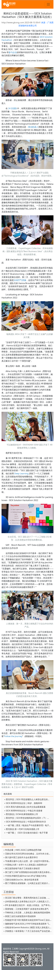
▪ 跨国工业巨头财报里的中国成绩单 (19, 916)
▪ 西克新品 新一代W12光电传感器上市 (21, 829)
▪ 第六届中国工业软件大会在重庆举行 (20, 857)
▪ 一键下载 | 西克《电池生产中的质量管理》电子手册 (28, 825)
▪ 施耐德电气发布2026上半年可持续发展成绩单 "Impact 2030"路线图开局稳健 (27, 923)
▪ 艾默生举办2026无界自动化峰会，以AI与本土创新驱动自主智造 (27, 853)
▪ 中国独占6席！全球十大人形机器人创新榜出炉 (25, 864)
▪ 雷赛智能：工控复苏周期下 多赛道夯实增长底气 (26, 909)
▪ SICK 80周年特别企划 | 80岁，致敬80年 (23, 803)
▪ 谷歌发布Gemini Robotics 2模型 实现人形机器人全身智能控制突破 (27, 927)
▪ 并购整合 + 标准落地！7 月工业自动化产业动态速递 (27, 931)
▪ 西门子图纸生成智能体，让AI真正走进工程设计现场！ (27, 883)
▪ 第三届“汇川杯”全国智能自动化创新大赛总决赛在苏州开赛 (27, 872)
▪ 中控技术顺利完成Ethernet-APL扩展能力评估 (24, 875)
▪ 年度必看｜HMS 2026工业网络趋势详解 (22, 850)
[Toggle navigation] (48, 4)
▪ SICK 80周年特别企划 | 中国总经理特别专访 (25, 821)
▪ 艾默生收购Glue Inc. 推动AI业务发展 (20, 879)
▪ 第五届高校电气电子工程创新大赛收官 (21, 868)
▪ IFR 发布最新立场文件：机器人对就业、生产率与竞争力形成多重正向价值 (27, 905)
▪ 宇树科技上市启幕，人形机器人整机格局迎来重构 (26, 912)
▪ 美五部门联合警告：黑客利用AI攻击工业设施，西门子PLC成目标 (27, 897)
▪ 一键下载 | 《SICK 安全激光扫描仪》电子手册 (26, 832)
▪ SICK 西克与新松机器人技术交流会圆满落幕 (25, 806)
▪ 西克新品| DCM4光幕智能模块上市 (21, 814)
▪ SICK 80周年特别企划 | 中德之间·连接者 (23, 810)
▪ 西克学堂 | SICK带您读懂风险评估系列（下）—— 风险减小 (28, 817)
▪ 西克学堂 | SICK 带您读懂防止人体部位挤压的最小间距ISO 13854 (28, 799)
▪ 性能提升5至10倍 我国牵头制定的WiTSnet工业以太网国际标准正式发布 (27, 920)
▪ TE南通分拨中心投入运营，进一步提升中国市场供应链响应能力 (27, 861)
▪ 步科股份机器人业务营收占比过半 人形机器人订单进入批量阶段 (27, 901)
